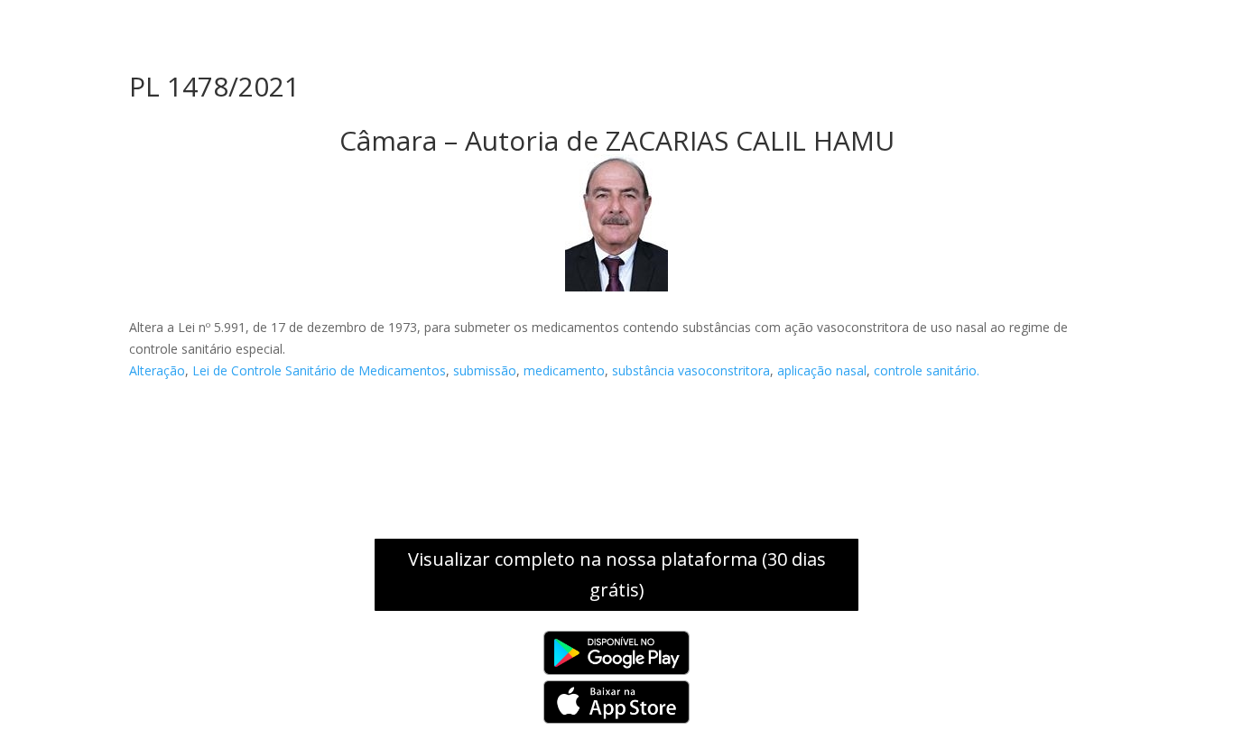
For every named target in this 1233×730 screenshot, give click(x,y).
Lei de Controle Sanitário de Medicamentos (319, 370)
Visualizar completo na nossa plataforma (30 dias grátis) (617, 574)
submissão (484, 370)
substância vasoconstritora (691, 370)
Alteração (157, 370)
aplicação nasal (822, 370)
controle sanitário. (926, 370)
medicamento (564, 370)
